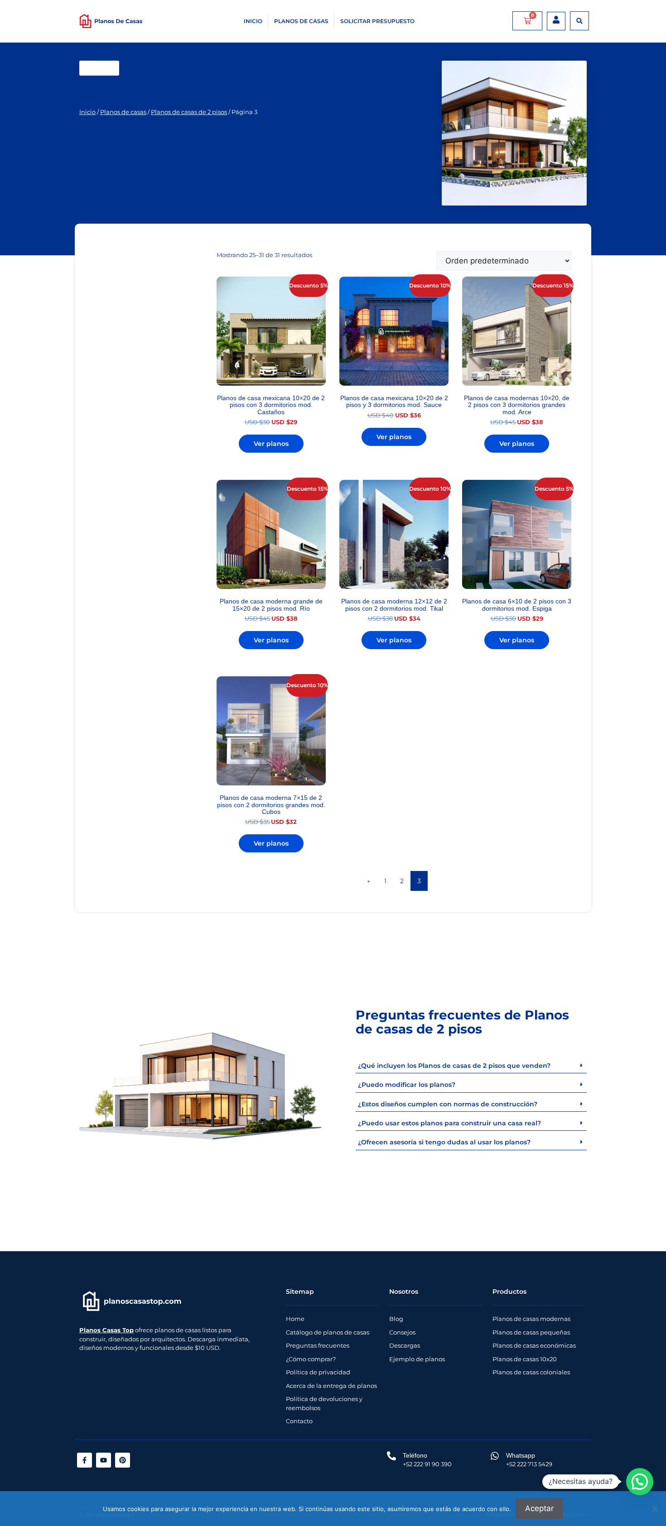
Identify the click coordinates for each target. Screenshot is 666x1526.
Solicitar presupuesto (377, 21)
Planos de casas (301, 21)
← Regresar (99, 68)
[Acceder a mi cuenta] (556, 20)
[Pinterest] (122, 1460)
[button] (579, 21)
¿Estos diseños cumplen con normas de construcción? (447, 1104)
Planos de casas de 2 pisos (189, 111)
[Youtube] (103, 1460)
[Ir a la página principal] (132, 1301)
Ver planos (271, 444)
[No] (654, 1508)
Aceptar (539, 1508)
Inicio (253, 21)
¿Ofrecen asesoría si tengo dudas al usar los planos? (444, 1142)
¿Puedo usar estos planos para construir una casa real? (449, 1123)
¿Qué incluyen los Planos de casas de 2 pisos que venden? (454, 1066)
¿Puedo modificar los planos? (406, 1085)
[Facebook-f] (84, 1460)
